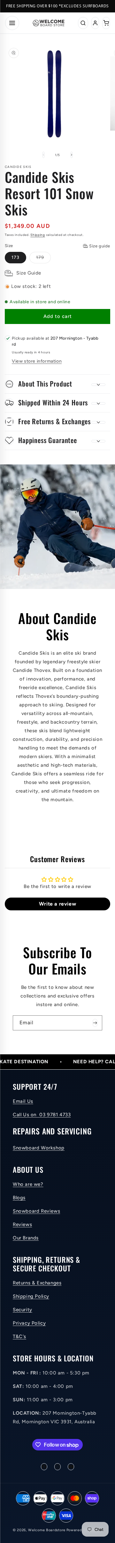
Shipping (37, 235)
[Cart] (106, 23)
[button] (57, 384)
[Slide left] (43, 155)
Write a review (57, 904)
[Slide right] (72, 155)
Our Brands (26, 1238)
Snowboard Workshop (39, 1148)
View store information (37, 361)
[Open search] (83, 23)
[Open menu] (12, 23)
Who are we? (28, 1184)
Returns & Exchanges (37, 1283)
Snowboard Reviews (36, 1211)
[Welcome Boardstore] (48, 23)
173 (15, 257)
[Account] (95, 23)
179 (43, 258)
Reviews (22, 1224)
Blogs (19, 1198)
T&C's (19, 1336)
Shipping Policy (31, 1296)
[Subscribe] (95, 1022)
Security (22, 1310)
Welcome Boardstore (46, 1530)
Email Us (23, 1101)
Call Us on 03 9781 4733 (42, 1115)
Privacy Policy (29, 1323)
